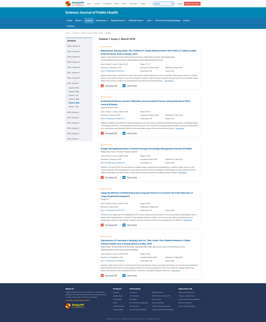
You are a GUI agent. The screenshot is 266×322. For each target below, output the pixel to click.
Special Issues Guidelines (138, 309)
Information (133, 3)
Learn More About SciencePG (77, 300)
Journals (97, 3)
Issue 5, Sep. (74, 92)
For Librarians (134, 306)
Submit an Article (192, 4)
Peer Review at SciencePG (161, 296)
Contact (143, 3)
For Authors (133, 292)
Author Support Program (187, 306)
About (78, 20)
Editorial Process (157, 292)
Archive (89, 20)
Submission (101, 20)
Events (124, 3)
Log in (179, 4)
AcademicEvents (118, 306)
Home (89, 3)
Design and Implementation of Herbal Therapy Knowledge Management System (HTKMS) (146, 148)
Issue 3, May (74, 99)
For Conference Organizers (139, 303)
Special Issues (117, 20)
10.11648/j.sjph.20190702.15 (114, 261)
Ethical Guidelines (158, 303)
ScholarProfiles (118, 309)
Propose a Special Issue (187, 296)
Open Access (156, 299)
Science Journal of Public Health (92, 33)
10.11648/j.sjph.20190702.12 (114, 119)
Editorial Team (135, 20)
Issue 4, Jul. (74, 95)
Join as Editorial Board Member (189, 299)
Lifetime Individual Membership (162, 309)
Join (149, 20)
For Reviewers (134, 296)
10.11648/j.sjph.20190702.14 (114, 210)
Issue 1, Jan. (74, 106)
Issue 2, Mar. (74, 103)
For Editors (133, 299)
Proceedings (107, 3)
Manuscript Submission (186, 292)
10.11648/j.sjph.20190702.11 (114, 71)
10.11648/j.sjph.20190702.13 (114, 163)
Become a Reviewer (185, 303)
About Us (69, 289)
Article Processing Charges (167, 20)
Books (117, 3)
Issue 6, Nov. (74, 88)
